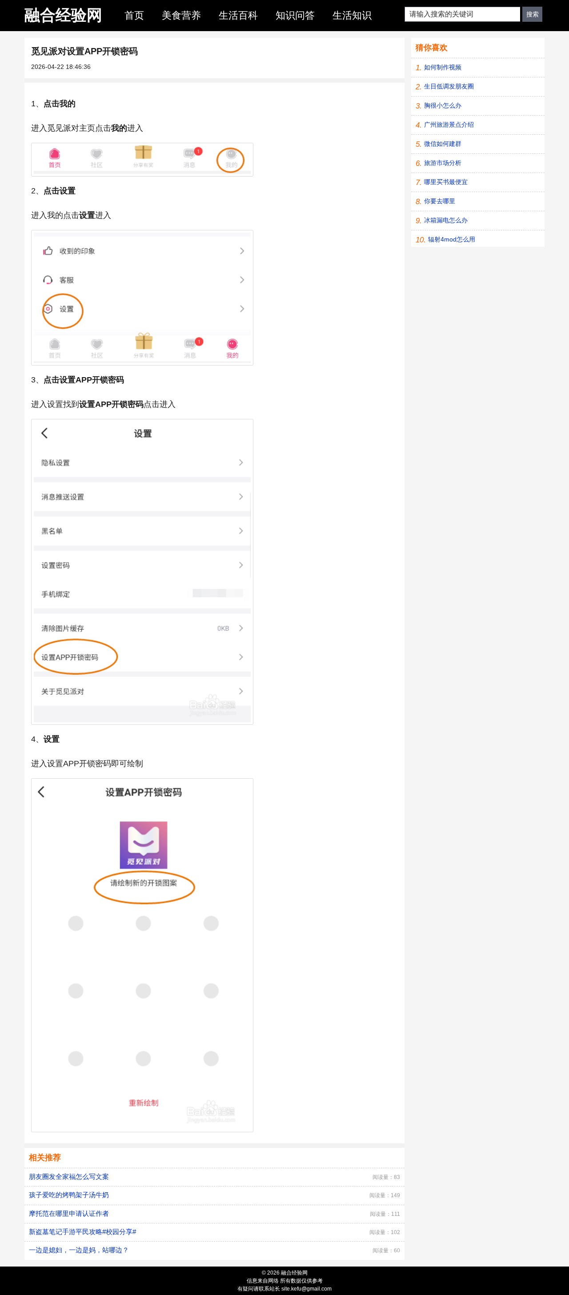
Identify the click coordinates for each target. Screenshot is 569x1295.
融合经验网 (63, 15)
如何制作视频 (442, 67)
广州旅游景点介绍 (449, 124)
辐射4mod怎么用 (451, 239)
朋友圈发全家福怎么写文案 (69, 1176)
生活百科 (238, 15)
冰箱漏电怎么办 (446, 220)
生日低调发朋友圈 (449, 86)
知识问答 (295, 15)
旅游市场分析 (442, 162)
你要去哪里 (439, 201)
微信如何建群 (442, 143)
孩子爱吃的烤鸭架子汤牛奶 (69, 1194)
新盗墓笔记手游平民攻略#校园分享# (82, 1231)
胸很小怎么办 (442, 105)
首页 (134, 15)
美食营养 (181, 15)
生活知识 (352, 15)
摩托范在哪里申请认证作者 (69, 1213)
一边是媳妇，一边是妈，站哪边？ (79, 1250)
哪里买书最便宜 (446, 181)
